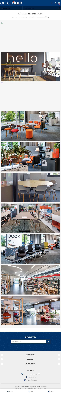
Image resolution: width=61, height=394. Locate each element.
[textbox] (40, 8)
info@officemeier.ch (32, 380)
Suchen (59, 8)
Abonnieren (48, 341)
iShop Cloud (43, 388)
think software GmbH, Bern (26, 388)
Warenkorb (59, 3)
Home (15, 17)
